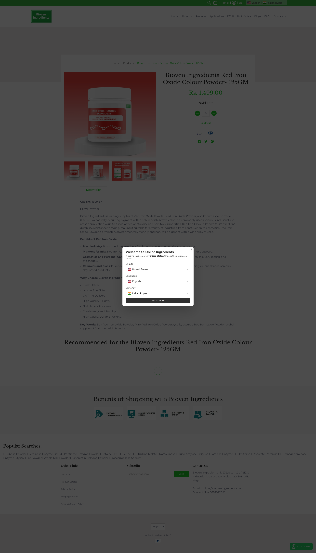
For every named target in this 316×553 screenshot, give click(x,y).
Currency (130, 288)
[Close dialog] (191, 249)
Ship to (129, 264)
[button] (158, 269)
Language (131, 276)
